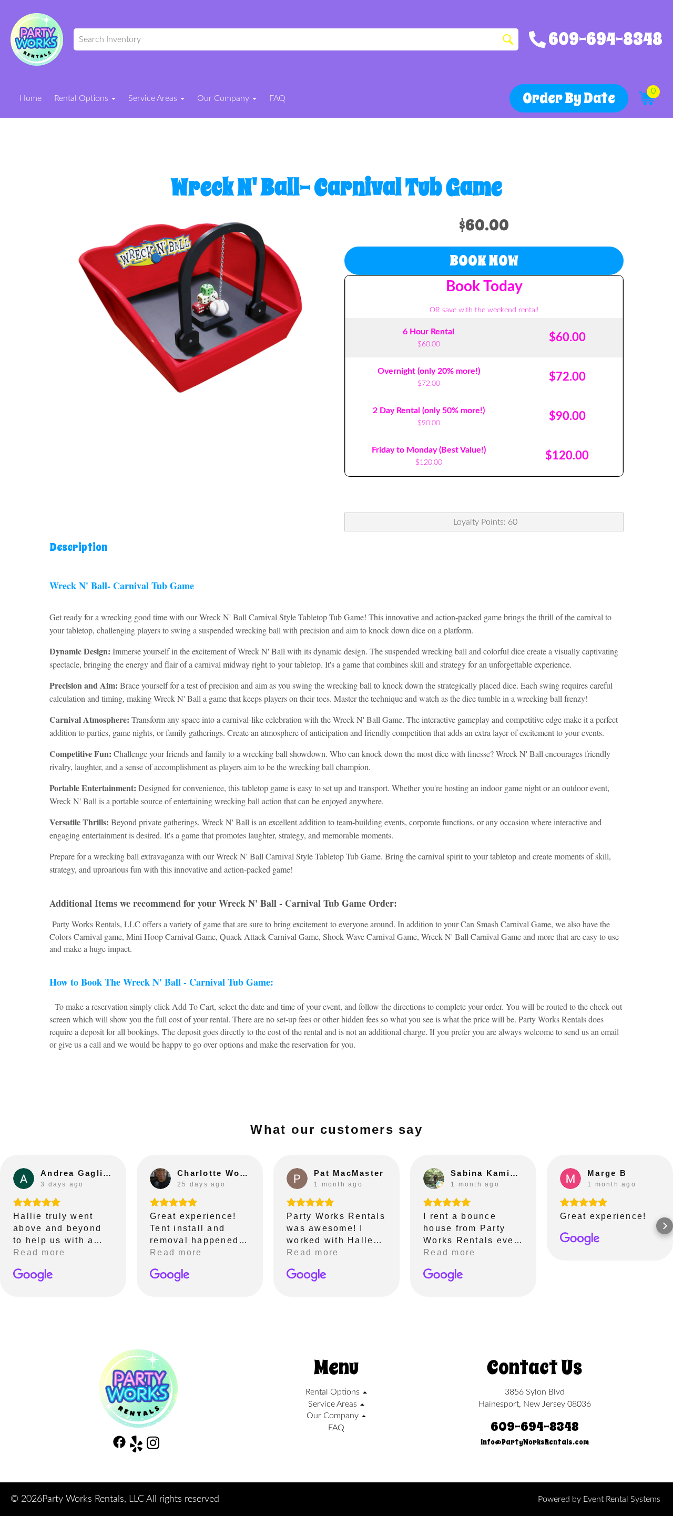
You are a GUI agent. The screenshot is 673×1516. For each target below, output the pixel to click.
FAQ (277, 98)
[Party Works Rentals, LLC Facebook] (119, 1446)
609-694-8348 (535, 1427)
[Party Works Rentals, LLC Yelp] (136, 1446)
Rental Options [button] (82, 98)
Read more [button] (39, 1252)
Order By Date (569, 98)
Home (30, 98)
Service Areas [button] (153, 98)
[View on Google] (23, 1178)
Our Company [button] (224, 98)
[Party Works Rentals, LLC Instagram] (153, 1446)
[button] (8, 1225)
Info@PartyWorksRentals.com (535, 1442)
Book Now (484, 260)
